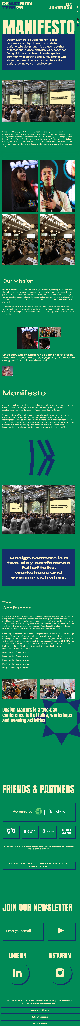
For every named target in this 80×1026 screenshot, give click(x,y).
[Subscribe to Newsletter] (61, 931)
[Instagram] (60, 972)
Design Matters (18, 405)
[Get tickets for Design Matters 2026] (77, 6)
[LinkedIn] (17, 972)
